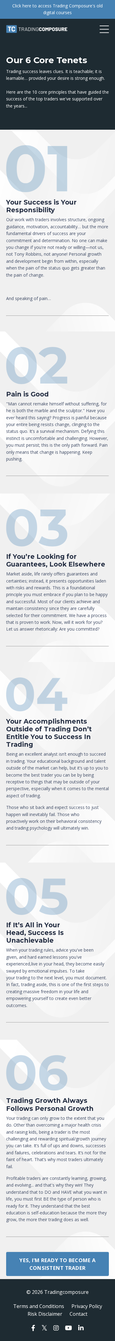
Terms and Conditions (38, 1306)
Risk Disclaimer (45, 1314)
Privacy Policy (86, 1306)
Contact (78, 1314)
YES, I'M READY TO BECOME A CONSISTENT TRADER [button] (57, 1264)
